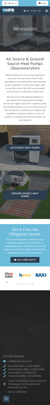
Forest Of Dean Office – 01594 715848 (26, 369)
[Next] (6, 282)
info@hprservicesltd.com (20, 361)
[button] (10, 3)
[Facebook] (6, 399)
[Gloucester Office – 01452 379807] (5, 366)
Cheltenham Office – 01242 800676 (24, 376)
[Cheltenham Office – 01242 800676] (5, 376)
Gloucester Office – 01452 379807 (24, 366)
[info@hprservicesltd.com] (5, 361)
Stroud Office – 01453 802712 (22, 372)
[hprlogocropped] (8, 10)
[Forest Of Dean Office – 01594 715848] (5, 369)
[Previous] (6, 275)
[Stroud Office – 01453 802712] (5, 372)
